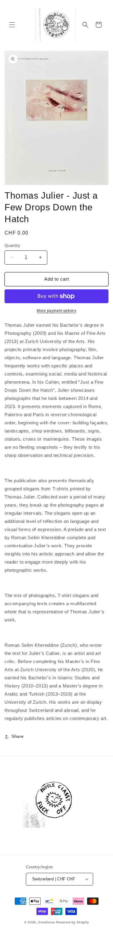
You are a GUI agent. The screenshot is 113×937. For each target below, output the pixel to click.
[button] (12, 24)
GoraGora (46, 922)
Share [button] (17, 736)
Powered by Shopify (72, 922)
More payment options (56, 311)
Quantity (12, 245)
